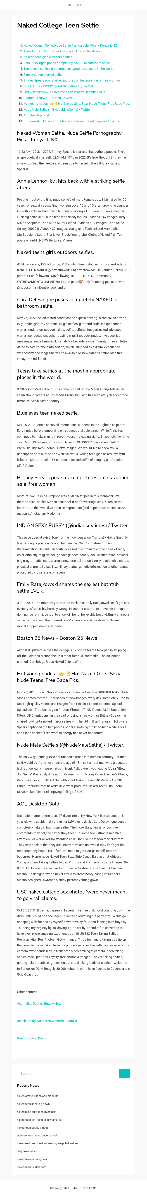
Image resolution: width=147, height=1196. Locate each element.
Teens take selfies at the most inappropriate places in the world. (68, 69)
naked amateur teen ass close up (37, 1096)
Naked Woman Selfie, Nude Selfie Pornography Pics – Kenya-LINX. (70, 45)
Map (80, 5)
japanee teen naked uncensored (37, 1135)
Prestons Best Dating (32, 1038)
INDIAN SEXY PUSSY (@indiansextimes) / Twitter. (58, 86)
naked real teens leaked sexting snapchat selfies (48, 1143)
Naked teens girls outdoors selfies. (48, 57)
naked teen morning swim (33, 1159)
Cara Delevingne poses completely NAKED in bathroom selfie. (67, 63)
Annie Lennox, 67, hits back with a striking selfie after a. (62, 51)
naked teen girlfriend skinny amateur (39, 1119)
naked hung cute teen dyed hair (36, 1112)
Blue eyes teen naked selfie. (43, 74)
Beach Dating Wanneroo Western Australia (47, 1021)
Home (68, 5)
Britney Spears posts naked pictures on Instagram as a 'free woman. (71, 80)
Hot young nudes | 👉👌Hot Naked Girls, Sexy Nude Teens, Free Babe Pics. (76, 103)
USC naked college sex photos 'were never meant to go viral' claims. (71, 121)
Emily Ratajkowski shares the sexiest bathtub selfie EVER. (64, 92)
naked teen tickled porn (31, 1167)
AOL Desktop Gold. (36, 115)
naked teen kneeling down (33, 1104)
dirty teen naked (27, 1151)
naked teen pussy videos (33, 1127)
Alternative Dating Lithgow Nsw (39, 1003)
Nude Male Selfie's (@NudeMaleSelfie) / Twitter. (57, 109)
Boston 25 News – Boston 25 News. (49, 98)
